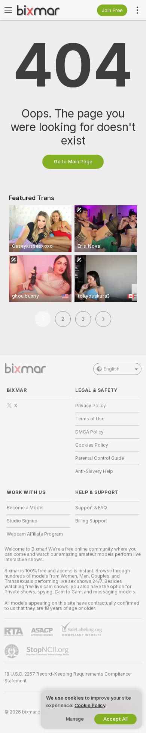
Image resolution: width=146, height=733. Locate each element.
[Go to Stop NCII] (48, 651)
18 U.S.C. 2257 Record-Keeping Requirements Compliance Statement (67, 677)
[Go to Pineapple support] (12, 651)
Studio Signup (22, 521)
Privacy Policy (90, 405)
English (111, 369)
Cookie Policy (89, 705)
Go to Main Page (73, 161)
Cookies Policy (91, 445)
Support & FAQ (91, 507)
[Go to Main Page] (44, 10)
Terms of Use (89, 418)
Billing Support (91, 521)
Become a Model (25, 507)
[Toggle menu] (8, 10)
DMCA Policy (89, 432)
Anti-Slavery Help (94, 471)
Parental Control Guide (99, 458)
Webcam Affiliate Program (35, 534)
